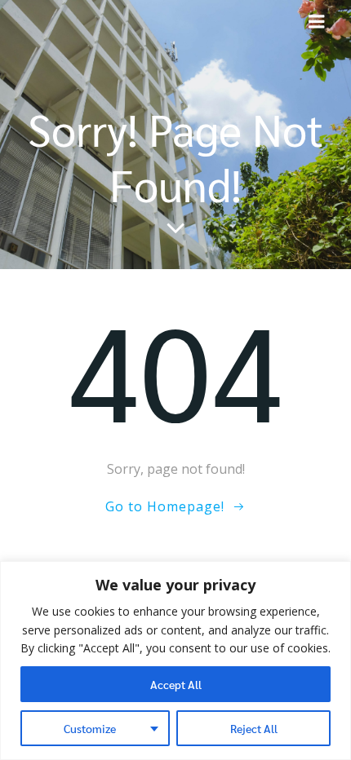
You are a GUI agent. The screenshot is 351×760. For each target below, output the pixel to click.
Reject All (254, 728)
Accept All (176, 684)
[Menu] (317, 22)
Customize (90, 728)
